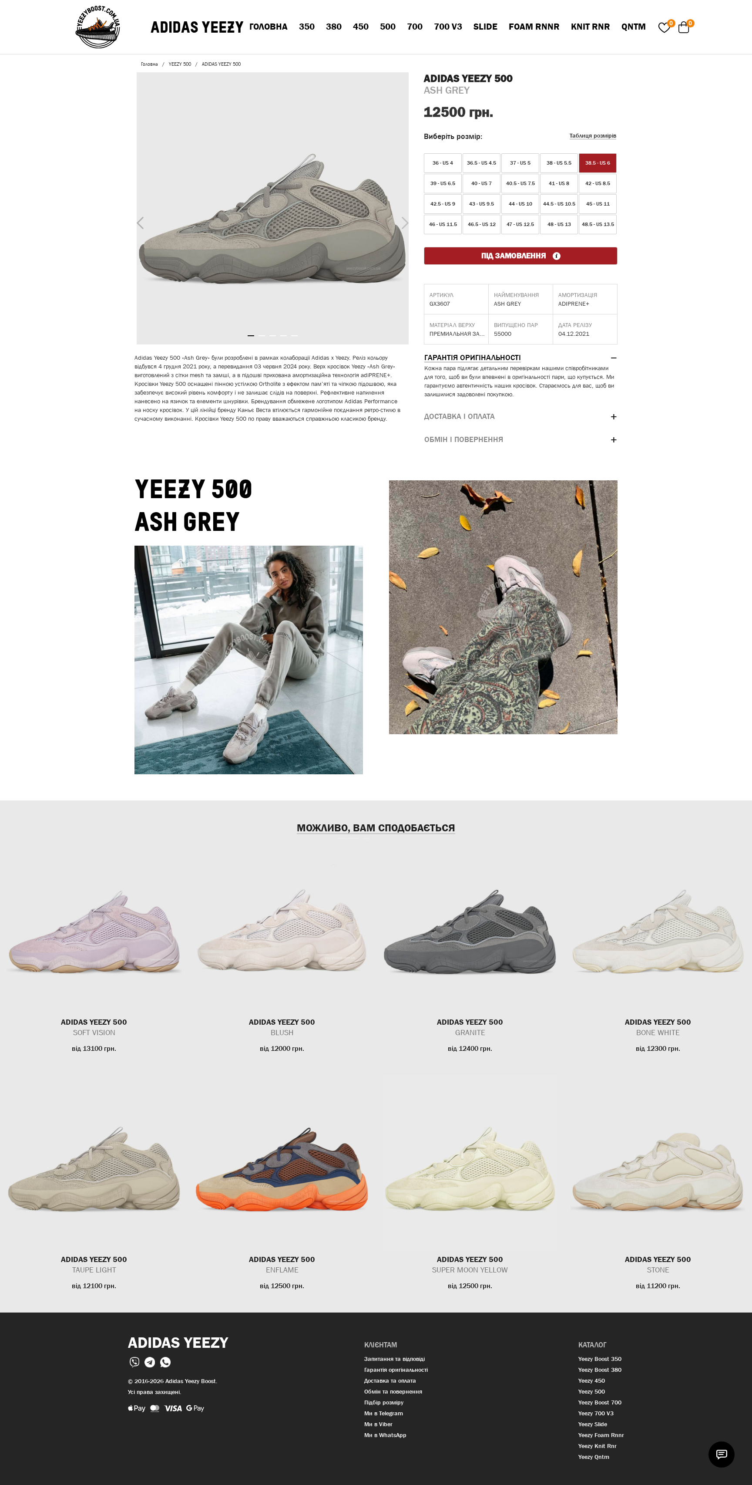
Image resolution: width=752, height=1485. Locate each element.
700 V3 (448, 26)
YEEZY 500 (180, 64)
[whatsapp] (165, 1361)
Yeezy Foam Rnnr (601, 1434)
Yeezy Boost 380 (599, 1369)
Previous (138, 221)
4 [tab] (283, 335)
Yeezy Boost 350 (599, 1358)
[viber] (135, 1361)
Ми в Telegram (383, 1413)
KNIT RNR (590, 26)
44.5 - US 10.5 (559, 204)
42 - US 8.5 (597, 183)
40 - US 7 (481, 183)
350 (307, 26)
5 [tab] (294, 335)
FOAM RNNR (534, 26)
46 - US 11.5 (443, 224)
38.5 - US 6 (597, 163)
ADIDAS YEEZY (197, 27)
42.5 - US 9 (442, 204)
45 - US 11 (598, 204)
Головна (268, 26)
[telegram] (150, 1361)
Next (403, 220)
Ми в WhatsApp (385, 1434)
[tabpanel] (272, 208)
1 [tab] (251, 335)
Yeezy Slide (592, 1424)
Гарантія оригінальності (396, 1369)
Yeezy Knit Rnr (597, 1445)
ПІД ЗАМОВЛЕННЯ (514, 255)
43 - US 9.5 (481, 204)
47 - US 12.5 (520, 224)
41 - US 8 (559, 183)
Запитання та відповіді (394, 1358)
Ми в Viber (378, 1424)
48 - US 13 (559, 224)
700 (415, 26)
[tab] (520, 358)
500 (388, 26)
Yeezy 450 (591, 1380)
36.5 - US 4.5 (481, 163)
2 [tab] (261, 335)
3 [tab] (272, 335)
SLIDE (485, 26)
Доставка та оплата (390, 1380)
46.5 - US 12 (482, 224)
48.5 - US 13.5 (598, 224)
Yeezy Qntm (593, 1456)
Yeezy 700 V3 (596, 1413)
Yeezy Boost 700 (599, 1402)
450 (361, 26)
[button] (520, 358)
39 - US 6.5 (442, 183)
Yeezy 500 (591, 1391)
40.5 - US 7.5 (520, 183)
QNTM (633, 26)
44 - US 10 (520, 204)
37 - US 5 (520, 163)
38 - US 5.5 (559, 163)
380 (334, 26)
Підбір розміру (383, 1402)
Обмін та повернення (393, 1391)
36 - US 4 (443, 163)
